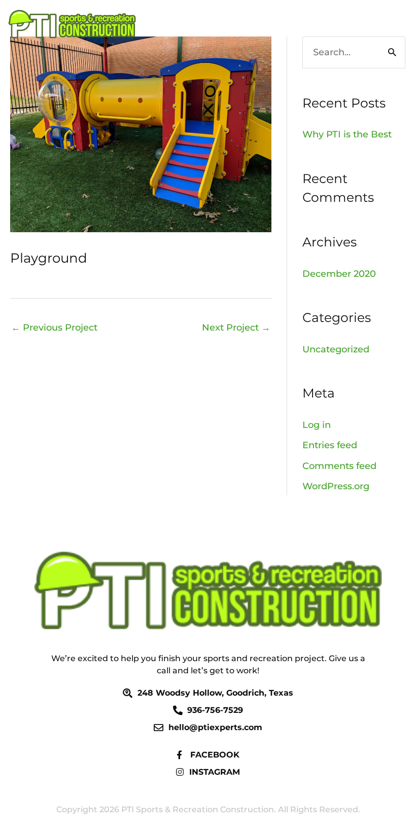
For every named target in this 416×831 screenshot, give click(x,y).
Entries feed (329, 445)
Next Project (236, 327)
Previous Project (54, 327)
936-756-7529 (352, 24)
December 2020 (339, 273)
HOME (287, 24)
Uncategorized (335, 349)
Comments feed (339, 466)
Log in (316, 424)
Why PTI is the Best (347, 134)
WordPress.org (335, 486)
